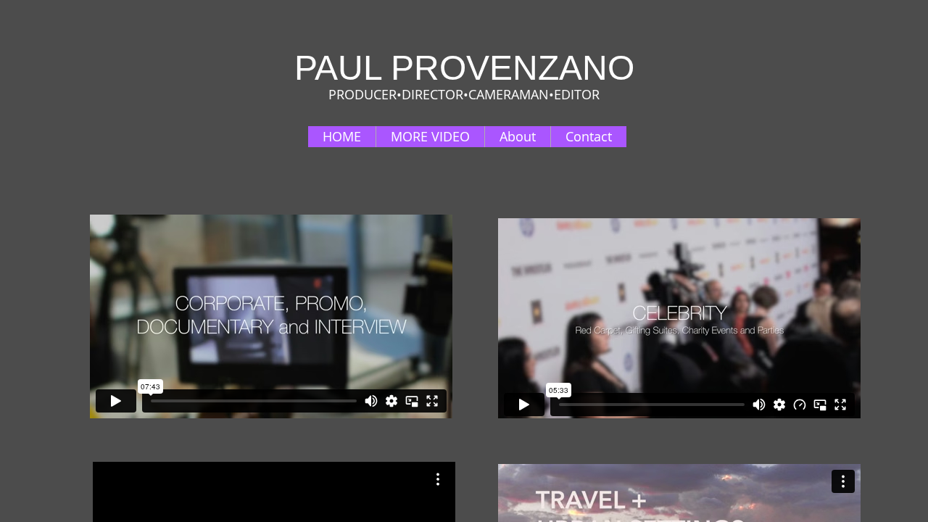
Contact (589, 136)
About (518, 136)
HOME (342, 136)
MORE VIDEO (430, 136)
